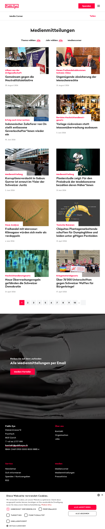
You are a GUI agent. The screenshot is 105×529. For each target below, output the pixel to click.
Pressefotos (61, 476)
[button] (36, 525)
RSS (7, 480)
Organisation (61, 435)
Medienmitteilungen (65, 472)
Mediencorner (75, 40)
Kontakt (59, 431)
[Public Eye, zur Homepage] (12, 6)
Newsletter (10, 468)
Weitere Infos (46, 505)
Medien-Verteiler (22, 371)
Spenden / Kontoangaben (17, 476)
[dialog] (52, 510)
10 (75, 302)
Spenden (86, 6)
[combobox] (98, 495)
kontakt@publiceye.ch (16, 445)
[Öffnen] (99, 16)
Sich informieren (13, 472)
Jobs (57, 439)
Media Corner (16, 16)
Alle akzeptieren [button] (82, 507)
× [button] (102, 495)
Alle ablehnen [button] (82, 513)
